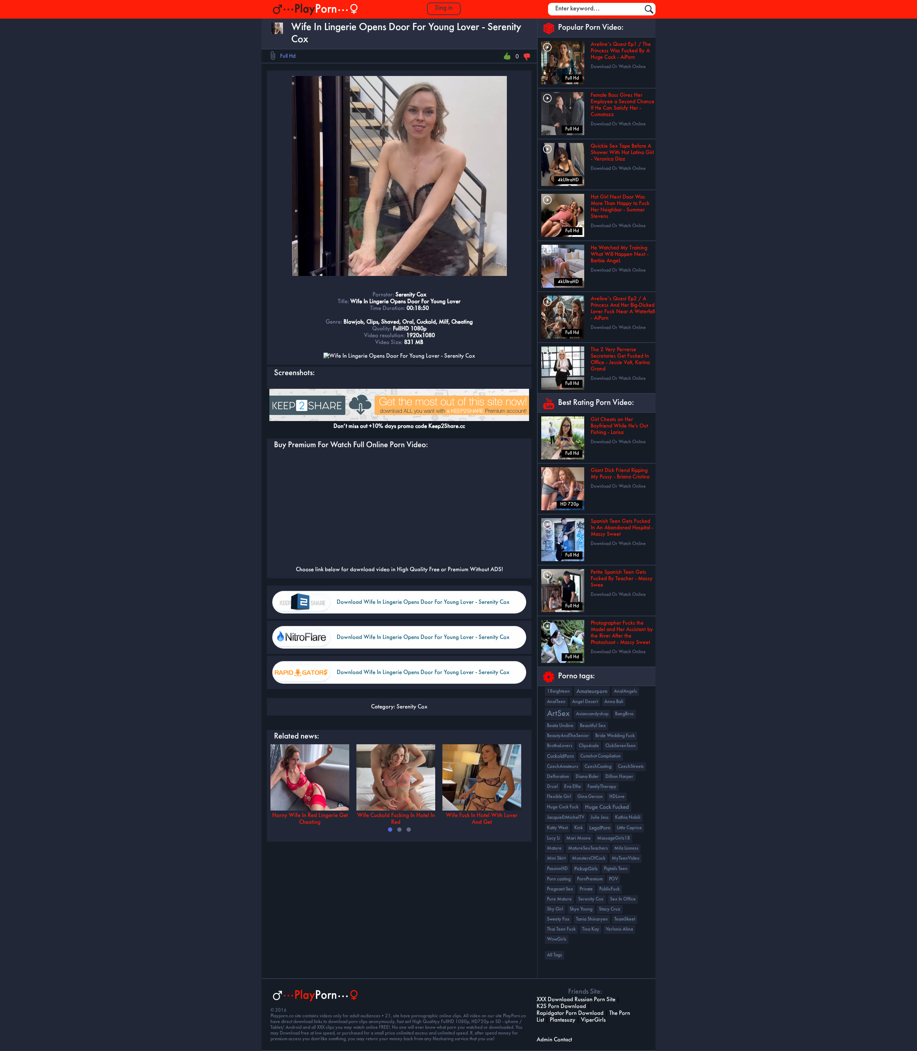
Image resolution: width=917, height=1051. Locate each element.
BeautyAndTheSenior (568, 736)
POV (613, 879)
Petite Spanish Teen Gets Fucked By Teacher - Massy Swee (622, 579)
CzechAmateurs (562, 766)
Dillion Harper (619, 776)
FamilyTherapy (601, 786)
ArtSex (558, 714)
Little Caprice (629, 828)
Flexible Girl (559, 796)
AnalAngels (625, 691)
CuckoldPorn (560, 756)
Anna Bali (613, 701)
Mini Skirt (556, 858)
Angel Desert (585, 701)
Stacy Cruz (609, 909)
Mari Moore (578, 838)
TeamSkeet (624, 919)
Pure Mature (559, 899)
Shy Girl (555, 909)
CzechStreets (631, 766)
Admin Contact (554, 1039)
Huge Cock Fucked (607, 807)
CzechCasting (598, 766)
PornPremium (589, 879)
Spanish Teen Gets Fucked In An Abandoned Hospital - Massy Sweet (622, 528)
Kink (578, 828)
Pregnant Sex (560, 889)
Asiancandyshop (592, 714)
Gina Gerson (590, 796)
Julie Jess (600, 817)
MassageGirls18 (613, 838)
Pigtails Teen (616, 868)
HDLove (617, 796)
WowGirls (556, 939)
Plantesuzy (562, 1020)
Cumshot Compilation (600, 756)
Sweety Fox (558, 919)
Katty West (557, 828)
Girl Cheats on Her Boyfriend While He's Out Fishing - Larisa (619, 426)
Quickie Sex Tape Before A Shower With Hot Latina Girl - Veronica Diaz (622, 153)
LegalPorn (599, 828)
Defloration (558, 776)
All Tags (554, 955)
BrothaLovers (559, 746)
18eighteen (558, 691)
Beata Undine (560, 725)
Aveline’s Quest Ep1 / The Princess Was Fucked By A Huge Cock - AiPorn (621, 51)
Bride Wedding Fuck (615, 736)
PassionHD (557, 868)
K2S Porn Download (561, 1006)
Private (586, 889)
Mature (554, 848)
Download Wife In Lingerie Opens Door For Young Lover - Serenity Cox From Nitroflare (423, 642)
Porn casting (559, 879)
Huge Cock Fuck (562, 807)
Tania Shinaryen (592, 919)
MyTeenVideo (625, 858)
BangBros (624, 714)
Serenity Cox (412, 707)
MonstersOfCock (588, 858)
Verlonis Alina (619, 929)
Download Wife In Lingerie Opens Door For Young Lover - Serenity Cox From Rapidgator (423, 677)
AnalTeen (556, 701)
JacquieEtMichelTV (565, 817)
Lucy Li (553, 838)
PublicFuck (609, 889)
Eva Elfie (572, 786)
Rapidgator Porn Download (570, 1013)
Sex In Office (623, 899)
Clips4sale (589, 746)
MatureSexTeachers (588, 848)
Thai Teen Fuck (561, 929)
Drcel (552, 786)
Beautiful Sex (593, 725)
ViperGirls (593, 1020)
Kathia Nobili (627, 817)
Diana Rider (587, 776)
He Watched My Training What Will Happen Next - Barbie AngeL (620, 254)
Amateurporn (592, 691)
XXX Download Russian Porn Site (576, 999)
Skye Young (581, 909)
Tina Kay (590, 929)
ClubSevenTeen (620, 746)
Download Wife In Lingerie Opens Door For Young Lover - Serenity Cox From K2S (423, 606)
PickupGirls (585, 868)
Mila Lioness (626, 848)
